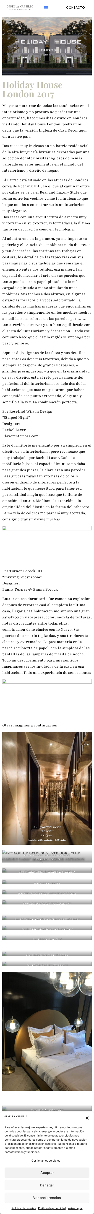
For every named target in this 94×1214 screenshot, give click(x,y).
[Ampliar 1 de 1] (86, 967)
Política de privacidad (52, 1208)
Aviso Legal (75, 1208)
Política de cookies (24, 1208)
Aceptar (47, 1172)
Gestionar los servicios (45, 1160)
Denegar (47, 1185)
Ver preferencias (47, 1198)
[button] (87, 1118)
